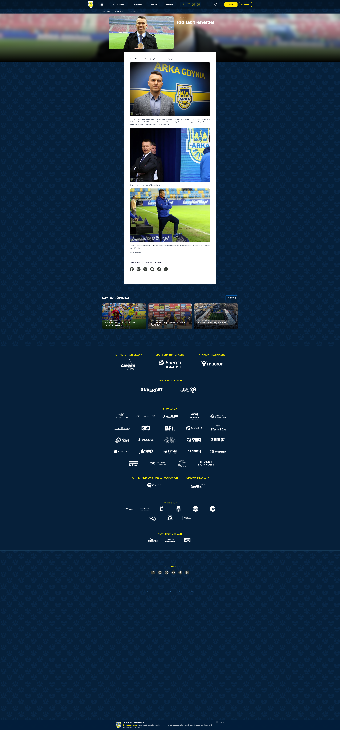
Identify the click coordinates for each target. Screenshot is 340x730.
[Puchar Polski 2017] (188, 4)
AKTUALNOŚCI (119, 5)
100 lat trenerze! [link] (133, 11)
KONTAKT (170, 5)
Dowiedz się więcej (130, 725)
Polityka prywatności (186, 592)
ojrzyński (159, 262)
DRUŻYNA (138, 5)
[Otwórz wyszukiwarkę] (216, 5)
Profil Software (170, 592)
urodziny (148, 262)
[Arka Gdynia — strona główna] (90, 4)
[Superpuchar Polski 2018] (198, 4)
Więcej (231, 298)
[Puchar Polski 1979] (183, 4)
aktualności (136, 262)
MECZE (154, 5)
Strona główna (106, 11)
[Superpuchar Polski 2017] (193, 4)
